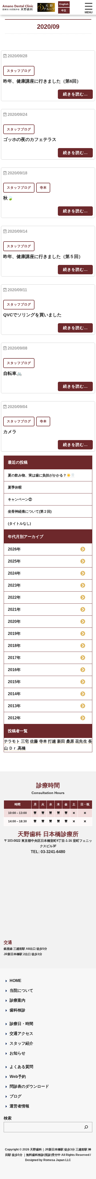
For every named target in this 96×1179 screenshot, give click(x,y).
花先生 (81, 741)
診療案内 (17, 1000)
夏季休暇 (15, 487)
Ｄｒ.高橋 (17, 748)
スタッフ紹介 (21, 1043)
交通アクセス (21, 1033)
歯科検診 (17, 1010)
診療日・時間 (21, 1024)
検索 (8, 1118)
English (63, 4)
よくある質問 (21, 1067)
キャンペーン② (20, 499)
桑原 (70, 741)
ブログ (15, 1096)
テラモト (12, 741)
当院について (21, 990)
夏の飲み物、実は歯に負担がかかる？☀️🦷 (41, 475)
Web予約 (18, 1076)
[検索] (86, 1127)
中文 (63, 10)
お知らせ (17, 1053)
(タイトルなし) (19, 523)
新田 (61, 741)
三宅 (25, 741)
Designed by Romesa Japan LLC (48, 1160)
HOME (15, 981)
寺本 (43, 741)
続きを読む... (75, 94)
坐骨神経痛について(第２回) (30, 511)
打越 (52, 741)
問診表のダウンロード (29, 1086)
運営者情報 (19, 1106)
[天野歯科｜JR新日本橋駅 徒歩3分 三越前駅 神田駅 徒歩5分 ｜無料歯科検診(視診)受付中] (18, 7)
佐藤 (34, 741)
